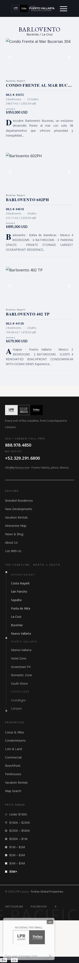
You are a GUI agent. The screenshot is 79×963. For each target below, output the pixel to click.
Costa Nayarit (20, 583)
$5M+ (13, 872)
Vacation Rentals (16, 517)
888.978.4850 (18, 445)
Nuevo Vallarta (21, 633)
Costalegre (18, 700)
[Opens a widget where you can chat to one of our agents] (28, 939)
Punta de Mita (20, 608)
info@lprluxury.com (17, 467)
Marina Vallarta (21, 650)
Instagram (14, 906)
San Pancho (19, 591)
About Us (11, 542)
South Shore (19, 683)
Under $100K (18, 814)
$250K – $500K (19, 831)
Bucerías (17, 625)
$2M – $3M (17, 855)
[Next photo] (68, 57)
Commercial (13, 757)
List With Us (13, 551)
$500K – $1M (18, 839)
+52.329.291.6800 (22, 458)
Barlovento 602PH (27, 199)
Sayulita (16, 600)
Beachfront (12, 766)
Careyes (16, 708)
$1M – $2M (17, 847)
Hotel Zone (18, 658)
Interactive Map (15, 526)
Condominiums (15, 740)
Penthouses (13, 774)
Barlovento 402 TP (28, 314)
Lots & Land (13, 749)
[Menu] (63, 8)
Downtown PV (21, 667)
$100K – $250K (19, 823)
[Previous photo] (11, 57)
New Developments (18, 509)
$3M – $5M (17, 863)
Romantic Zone (21, 675)
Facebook (39, 906)
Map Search (13, 791)
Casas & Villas (14, 732)
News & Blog (14, 534)
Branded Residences (19, 500)
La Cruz (16, 617)
